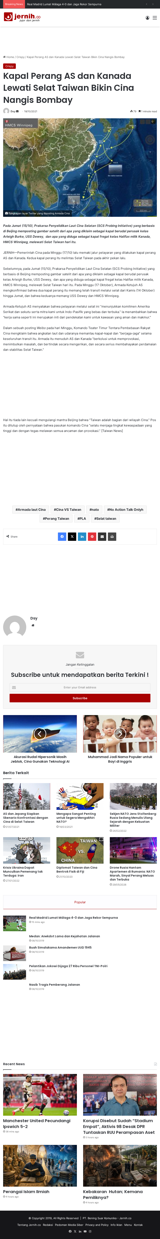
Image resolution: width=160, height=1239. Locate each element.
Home (10, 57)
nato (95, 509)
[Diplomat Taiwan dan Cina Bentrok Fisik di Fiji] (80, 850)
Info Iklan (116, 1224)
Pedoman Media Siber (69, 1224)
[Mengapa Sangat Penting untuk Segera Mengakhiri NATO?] (80, 796)
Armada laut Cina (32, 509)
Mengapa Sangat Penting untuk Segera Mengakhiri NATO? (76, 818)
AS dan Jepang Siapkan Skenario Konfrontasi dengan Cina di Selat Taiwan (25, 818)
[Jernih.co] (23, 17)
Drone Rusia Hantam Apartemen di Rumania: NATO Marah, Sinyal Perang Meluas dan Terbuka (132, 874)
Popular (80, 902)
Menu (128, 1224)
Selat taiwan (106, 518)
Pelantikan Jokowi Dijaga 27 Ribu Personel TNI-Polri (68, 966)
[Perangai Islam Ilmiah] (40, 1166)
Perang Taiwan (57, 518)
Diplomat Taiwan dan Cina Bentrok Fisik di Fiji (76, 870)
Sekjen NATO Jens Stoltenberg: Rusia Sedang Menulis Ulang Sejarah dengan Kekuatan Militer (133, 820)
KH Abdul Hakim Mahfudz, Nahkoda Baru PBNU (57, 4)
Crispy (20, 57)
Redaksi (48, 1224)
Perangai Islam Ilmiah (26, 1192)
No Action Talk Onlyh (126, 509)
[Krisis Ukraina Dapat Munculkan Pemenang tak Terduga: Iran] (26, 850)
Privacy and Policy (97, 1224)
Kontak (138, 1224)
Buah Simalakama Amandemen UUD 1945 (60, 947)
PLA (83, 518)
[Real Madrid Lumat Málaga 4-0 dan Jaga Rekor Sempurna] (14, 923)
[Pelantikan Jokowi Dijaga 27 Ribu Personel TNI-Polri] (14, 972)
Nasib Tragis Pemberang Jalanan (54, 985)
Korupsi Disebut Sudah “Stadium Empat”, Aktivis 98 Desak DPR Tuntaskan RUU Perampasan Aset (119, 1126)
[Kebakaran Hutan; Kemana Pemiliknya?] (120, 1166)
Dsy (13, 111)
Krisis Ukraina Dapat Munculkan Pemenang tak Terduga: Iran (23, 872)
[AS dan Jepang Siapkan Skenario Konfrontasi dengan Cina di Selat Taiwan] (26, 796)
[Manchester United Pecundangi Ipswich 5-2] (40, 1095)
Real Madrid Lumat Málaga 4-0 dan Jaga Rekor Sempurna (73, 918)
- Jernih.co (124, 1218)
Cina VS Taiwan (68, 509)
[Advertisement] (80, 40)
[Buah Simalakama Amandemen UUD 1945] (14, 953)
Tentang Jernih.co (29, 1224)
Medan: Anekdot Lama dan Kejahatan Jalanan (64, 936)
